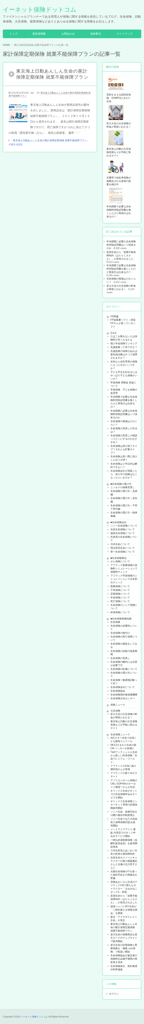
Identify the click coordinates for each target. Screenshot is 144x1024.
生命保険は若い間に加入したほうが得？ (123, 458)
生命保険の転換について (123, 669)
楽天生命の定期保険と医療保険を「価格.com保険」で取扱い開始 (123, 948)
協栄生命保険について (122, 533)
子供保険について (120, 590)
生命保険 (115, 622)
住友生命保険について (122, 529)
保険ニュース (117, 704)
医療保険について (120, 586)
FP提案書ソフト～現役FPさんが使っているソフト (123, 323)
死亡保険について (120, 601)
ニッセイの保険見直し (122, 487)
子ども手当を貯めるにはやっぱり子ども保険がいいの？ (123, 375)
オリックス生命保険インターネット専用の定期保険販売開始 (123, 804)
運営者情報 (39, 33)
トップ (13, 33)
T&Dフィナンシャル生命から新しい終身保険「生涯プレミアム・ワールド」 (123, 757)
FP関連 (114, 316)
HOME (6, 45)
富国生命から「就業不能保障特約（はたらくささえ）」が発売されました (121, 255)
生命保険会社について (122, 687)
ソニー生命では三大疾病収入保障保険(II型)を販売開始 (123, 822)
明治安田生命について (122, 548)
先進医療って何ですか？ (123, 347)
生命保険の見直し (120, 658)
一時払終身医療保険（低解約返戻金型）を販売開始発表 (123, 843)
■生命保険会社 (118, 522)
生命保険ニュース (120, 734)
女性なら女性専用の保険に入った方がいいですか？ (123, 365)
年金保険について (120, 597)
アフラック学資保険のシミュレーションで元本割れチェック (123, 579)
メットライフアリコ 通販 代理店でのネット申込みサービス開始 (123, 832)
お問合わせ (68, 33)
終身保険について (120, 612)
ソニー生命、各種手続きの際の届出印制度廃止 (123, 813)
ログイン (114, 993)
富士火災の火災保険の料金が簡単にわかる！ (121, 287)
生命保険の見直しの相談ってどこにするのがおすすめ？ (123, 439)
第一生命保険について (122, 551)
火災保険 (115, 710)
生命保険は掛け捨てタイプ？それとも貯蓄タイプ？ (123, 449)
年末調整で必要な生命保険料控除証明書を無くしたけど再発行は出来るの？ (121, 269)
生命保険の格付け (120, 632)
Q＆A (113, 333)
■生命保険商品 (118, 558)
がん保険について (120, 561)
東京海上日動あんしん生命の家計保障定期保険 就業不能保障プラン (123, 927)
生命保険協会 (117, 690)
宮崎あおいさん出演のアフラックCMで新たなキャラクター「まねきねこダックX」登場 (123, 886)
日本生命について (120, 544)
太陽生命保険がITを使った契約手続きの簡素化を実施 (123, 875)
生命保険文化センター (122, 698)
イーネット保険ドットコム (39, 9)
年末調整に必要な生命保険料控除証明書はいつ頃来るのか (121, 245)
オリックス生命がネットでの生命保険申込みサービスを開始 (123, 794)
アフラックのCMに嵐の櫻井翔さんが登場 (123, 767)
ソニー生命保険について (123, 525)
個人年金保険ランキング (123, 343)
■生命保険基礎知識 (120, 618)
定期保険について (120, 593)
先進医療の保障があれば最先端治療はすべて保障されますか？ (123, 354)
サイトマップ (125, 33)
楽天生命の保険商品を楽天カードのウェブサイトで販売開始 (123, 938)
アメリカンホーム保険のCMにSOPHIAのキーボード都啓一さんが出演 (123, 783)
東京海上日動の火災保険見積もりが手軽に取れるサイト (123, 725)
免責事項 (95, 33)
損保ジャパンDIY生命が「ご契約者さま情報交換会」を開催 (123, 910)
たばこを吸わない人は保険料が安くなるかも (123, 338)
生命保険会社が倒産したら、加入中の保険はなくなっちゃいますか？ (123, 474)
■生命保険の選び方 (120, 484)
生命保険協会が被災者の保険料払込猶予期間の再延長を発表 (123, 959)
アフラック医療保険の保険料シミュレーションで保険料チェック (123, 568)
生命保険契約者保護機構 (123, 694)
